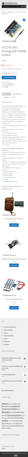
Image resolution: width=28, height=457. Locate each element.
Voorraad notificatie (8, 77)
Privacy (5, 338)
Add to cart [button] (14, 225)
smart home (13, 423)
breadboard (16, 406)
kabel (5, 418)
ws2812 (6, 428)
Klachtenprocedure (9, 335)
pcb (14, 421)
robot (21, 421)
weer (3, 428)
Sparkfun (7, 425)
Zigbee (9, 428)
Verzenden (6, 344)
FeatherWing (4, 415)
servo (3, 423)
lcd (6, 418)
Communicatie (10, 12)
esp (10, 412)
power (17, 421)
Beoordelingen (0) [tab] (17, 94)
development (6, 409)
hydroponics (24, 415)
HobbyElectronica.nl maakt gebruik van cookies (14, 453)
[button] (22, 6)
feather (22, 412)
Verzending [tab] (6, 97)
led (8, 418)
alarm (9, 403)
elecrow (6, 85)
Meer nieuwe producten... (8, 390)
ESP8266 (17, 412)
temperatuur (11, 425)
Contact (6, 332)
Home (4, 12)
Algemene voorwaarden (10, 327)
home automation (14, 415)
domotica (14, 409)
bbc (19, 403)
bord (11, 406)
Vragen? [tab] (13, 97)
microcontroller (18, 418)
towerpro (17, 426)
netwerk (9, 420)
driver (19, 409)
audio (15, 403)
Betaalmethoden (8, 330)
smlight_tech (18, 423)
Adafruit (5, 403)
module (5, 420)
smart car (8, 423)
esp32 (13, 412)
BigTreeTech (5, 406)
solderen (4, 425)
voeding (22, 425)
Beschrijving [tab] (6, 94)
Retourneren (7, 341)
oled (12, 420)
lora (11, 85)
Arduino (12, 403)
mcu (12, 418)
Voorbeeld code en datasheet (10, 181)
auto (17, 403)
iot (9, 85)
